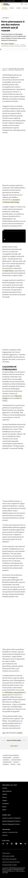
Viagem (4, 800)
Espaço (4, 806)
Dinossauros (7, 757)
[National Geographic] (2, 4)
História (5, 17)
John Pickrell (9, 43)
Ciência (13, 764)
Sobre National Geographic (9, 859)
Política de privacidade (8, 856)
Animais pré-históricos (11, 755)
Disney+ (24, 1)
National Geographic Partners (11, 821)
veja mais (14, 745)
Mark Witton (9, 271)
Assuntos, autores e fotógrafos (11, 818)
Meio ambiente (6, 791)
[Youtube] (21, 844)
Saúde (4, 809)
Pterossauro (7, 762)
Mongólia (6, 759)
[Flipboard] (16, 844)
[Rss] (25, 844)
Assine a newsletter (8, 1)
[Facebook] (3, 844)
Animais (16, 762)
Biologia (6, 764)
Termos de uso (6, 853)
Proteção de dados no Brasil (9, 865)
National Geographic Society (11, 824)
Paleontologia (16, 759)
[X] (7, 844)
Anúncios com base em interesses (11, 862)
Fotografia (5, 803)
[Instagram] (12, 844)
